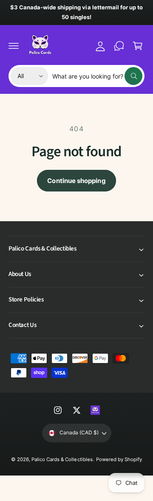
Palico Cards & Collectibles (61, 459)
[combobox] (97, 76)
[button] (13, 46)
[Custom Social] (95, 410)
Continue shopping (76, 181)
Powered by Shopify (119, 459)
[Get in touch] (119, 46)
